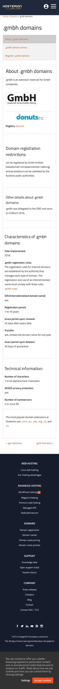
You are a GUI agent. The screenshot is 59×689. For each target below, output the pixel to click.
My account (46, 6)
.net (35, 421)
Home (5, 16)
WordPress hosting (29, 492)
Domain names (29, 535)
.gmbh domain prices (16, 47)
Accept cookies (43, 680)
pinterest (37, 626)
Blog (29, 599)
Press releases (30, 589)
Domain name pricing (29, 540)
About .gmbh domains (16, 39)
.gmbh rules (11, 289)
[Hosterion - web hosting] (12, 7)
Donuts (20, 126)
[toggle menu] (53, 6)
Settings (25, 680)
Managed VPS (29, 507)
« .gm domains (14, 443)
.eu (29, 421)
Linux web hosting (29, 470)
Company (29, 594)
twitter (22, 626)
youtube (32, 626)
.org (40, 421)
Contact (29, 604)
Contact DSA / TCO (29, 610)
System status (29, 572)
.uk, (45, 421)
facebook (17, 626)
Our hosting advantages (29, 475)
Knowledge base (29, 562)
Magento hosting (29, 497)
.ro (7, 426)
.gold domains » (44, 443)
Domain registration (29, 530)
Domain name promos (29, 545)
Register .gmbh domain (17, 56)
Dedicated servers (29, 512)
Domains (13, 16)
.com (24, 421)
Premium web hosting (29, 502)
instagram (41, 626)
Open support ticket (29, 567)
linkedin (27, 626)
